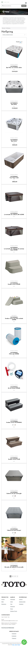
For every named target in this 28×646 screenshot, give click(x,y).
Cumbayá (21, 604)
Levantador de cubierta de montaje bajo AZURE (14, 249)
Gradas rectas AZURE (14, 284)
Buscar (23, 5)
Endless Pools (13, 611)
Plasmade (12, 599)
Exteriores (3, 604)
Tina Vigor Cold (14, 177)
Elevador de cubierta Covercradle (14, 566)
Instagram (14, 636)
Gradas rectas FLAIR (14, 459)
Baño (2, 601)
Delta (11, 601)
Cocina (2, 599)
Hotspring (12, 606)
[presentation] (2, 585)
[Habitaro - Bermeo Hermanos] (5, 2)
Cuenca (20, 599)
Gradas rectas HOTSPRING (14, 422)
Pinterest (14, 638)
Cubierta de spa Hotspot (14, 530)
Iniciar (19, 644)
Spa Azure (14, 140)
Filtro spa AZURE (14, 353)
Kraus (11, 609)
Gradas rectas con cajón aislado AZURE (14, 318)
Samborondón (22, 601)
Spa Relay (14, 104)
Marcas (3, 28)
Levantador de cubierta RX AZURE (14, 214)
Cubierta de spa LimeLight (14, 493)
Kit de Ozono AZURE (14, 387)
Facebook (14, 633)
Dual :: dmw (14, 644)
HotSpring (8, 28)
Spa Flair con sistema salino (14, 67)
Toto (11, 604)
